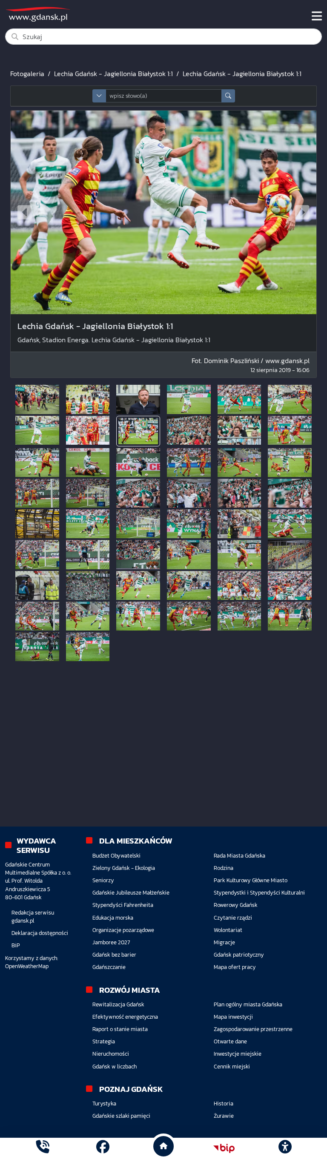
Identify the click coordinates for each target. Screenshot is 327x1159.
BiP (15, 945)
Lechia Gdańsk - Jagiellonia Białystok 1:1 (113, 73)
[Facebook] (102, 1148)
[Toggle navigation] (317, 16)
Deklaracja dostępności (39, 933)
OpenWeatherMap (27, 966)
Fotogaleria (27, 73)
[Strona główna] (42, 1148)
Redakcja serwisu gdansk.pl (32, 917)
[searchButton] (228, 95)
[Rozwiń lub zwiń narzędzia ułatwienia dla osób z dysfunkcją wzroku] (284, 1148)
